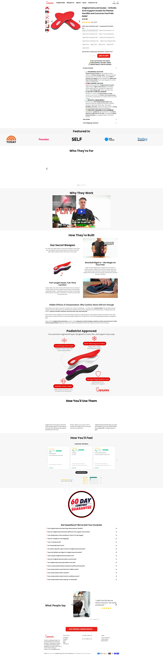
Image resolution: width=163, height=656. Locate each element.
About (78, 3)
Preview (51, 21)
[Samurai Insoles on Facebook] (84, 639)
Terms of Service (105, 637)
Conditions (60, 3)
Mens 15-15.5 (110, 44)
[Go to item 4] (83, 185)
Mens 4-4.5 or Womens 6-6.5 (90, 30)
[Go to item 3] (81, 185)
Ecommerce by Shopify (84, 653)
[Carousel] (65, 21)
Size (83, 28)
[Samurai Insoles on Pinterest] (88, 639)
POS (76, 653)
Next (79, 21)
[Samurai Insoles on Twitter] (89, 639)
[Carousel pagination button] (47, 8)
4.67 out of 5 (70, 479)
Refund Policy (104, 640)
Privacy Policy (104, 639)
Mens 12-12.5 (86, 44)
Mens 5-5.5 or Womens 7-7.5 (106, 30)
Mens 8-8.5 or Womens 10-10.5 (90, 37)
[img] (51, 449)
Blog (84, 3)
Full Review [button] (51, 467)
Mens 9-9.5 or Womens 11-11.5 (107, 37)
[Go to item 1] (78, 185)
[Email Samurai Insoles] (83, 639)
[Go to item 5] (85, 185)
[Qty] (91, 56)
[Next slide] (117, 460)
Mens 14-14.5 (102, 44)
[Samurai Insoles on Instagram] (86, 639)
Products (70, 3)
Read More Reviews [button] (81, 472)
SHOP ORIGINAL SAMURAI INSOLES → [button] (81, 629)
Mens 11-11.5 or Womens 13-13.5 (107, 41)
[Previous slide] (46, 460)
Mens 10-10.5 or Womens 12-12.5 (90, 41)
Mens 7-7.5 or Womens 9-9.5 (106, 34)
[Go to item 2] (79, 185)
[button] (100, 68)
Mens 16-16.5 (86, 48)
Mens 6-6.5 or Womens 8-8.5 (90, 34)
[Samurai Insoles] (49, 2)
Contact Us (92, 3)
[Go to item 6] (98, 619)
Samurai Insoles (51, 653)
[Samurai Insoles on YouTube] (91, 639)
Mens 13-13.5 (94, 44)
